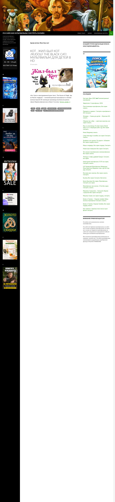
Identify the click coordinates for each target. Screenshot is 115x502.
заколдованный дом (64, 108)
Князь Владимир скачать (90, 132)
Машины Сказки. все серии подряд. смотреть (96, 196)
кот (33, 110)
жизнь (44, 108)
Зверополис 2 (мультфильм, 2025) (93, 103)
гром (33, 108)
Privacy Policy (81, 33)
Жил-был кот (52, 108)
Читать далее (65, 102)
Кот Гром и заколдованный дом (53, 110)
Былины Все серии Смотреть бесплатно (94, 178)
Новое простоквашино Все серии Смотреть (96, 148)
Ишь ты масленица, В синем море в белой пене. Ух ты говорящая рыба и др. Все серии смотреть (96, 127)
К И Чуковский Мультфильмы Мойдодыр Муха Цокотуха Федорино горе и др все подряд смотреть (96, 168)
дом (38, 108)
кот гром (39, 110)
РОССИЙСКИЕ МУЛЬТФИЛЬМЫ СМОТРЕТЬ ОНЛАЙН (23, 33)
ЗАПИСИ (90, 33)
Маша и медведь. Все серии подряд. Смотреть (97, 145)
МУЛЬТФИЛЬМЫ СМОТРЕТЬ (101, 33)
